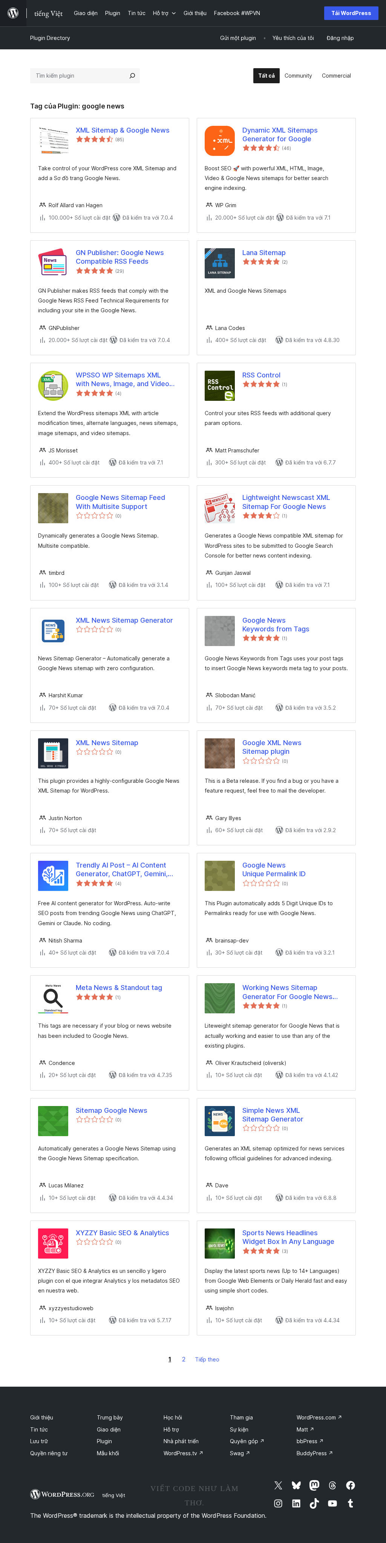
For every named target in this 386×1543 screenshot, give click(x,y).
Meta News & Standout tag (119, 987)
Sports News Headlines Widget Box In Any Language (288, 1237)
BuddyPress (315, 1453)
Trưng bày (110, 1417)
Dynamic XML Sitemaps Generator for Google (280, 134)
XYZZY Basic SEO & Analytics (122, 1233)
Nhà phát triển (181, 1441)
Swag (240, 1453)
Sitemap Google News (111, 1110)
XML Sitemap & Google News (123, 130)
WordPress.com (319, 1417)
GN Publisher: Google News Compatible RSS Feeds (120, 257)
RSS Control (261, 375)
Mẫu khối (108, 1453)
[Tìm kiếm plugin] (132, 75)
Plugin (104, 1441)
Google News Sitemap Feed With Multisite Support (120, 501)
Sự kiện (239, 1429)
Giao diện (109, 1429)
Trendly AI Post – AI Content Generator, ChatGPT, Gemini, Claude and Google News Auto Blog (125, 869)
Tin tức (39, 1429)
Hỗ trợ (171, 1429)
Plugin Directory (50, 38)
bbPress (310, 1441)
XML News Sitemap (107, 743)
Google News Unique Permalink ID (274, 869)
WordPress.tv (184, 1453)
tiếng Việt (113, 1495)
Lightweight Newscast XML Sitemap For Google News (286, 501)
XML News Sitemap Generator (124, 620)
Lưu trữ (39, 1441)
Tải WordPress (351, 13)
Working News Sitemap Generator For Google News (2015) (287, 992)
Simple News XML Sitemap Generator (272, 1114)
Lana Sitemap (264, 253)
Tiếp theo (207, 1359)
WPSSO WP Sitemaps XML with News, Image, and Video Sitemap (122, 379)
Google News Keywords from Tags (275, 624)
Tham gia (241, 1417)
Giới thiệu (41, 1417)
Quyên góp (247, 1441)
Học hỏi (173, 1417)
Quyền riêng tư (48, 1453)
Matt (305, 1429)
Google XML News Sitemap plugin (272, 747)
